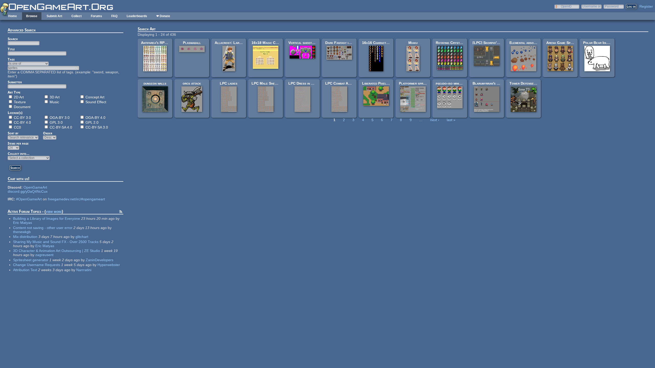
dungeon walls (155, 83)
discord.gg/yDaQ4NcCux (28, 191)
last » (451, 120)
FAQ (114, 16)
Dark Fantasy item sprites (345, 43)
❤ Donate (163, 16)
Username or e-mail (592, 6)
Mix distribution (25, 237)
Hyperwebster (108, 265)
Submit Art (54, 16)
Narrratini (83, 270)
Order (47, 133)
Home (12, 16)
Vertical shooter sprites (308, 43)
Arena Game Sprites (562, 43)
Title (11, 49)
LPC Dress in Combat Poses (310, 83)
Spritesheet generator (30, 260)
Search (13, 39)
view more (54, 211)
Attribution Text (25, 270)
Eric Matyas (22, 223)
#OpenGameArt (29, 199)
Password (612, 6)
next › (434, 120)
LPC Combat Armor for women (349, 83)
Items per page (18, 143)
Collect (76, 16)
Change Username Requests (36, 265)
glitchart (81, 237)
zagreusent (44, 255)
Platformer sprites (414, 83)
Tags (11, 59)
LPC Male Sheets (266, 83)
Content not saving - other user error (42, 228)
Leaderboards (137, 16)
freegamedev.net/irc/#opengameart (76, 199)
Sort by (13, 133)
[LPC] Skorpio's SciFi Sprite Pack (500, 43)
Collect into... (18, 154)
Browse (31, 16)
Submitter (15, 82)
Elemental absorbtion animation (534, 43)
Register (646, 6)
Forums (96, 16)
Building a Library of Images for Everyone (46, 218)
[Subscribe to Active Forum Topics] (121, 212)
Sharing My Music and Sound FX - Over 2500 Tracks (56, 242)
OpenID (566, 6)
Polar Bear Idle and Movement (607, 43)
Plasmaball (192, 43)
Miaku (413, 43)
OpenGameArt (35, 187)
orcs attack (192, 83)
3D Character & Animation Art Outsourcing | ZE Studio (56, 251)
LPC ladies (228, 83)
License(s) (15, 113)
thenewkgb (22, 232)
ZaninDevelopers (99, 260)
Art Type (14, 92)
